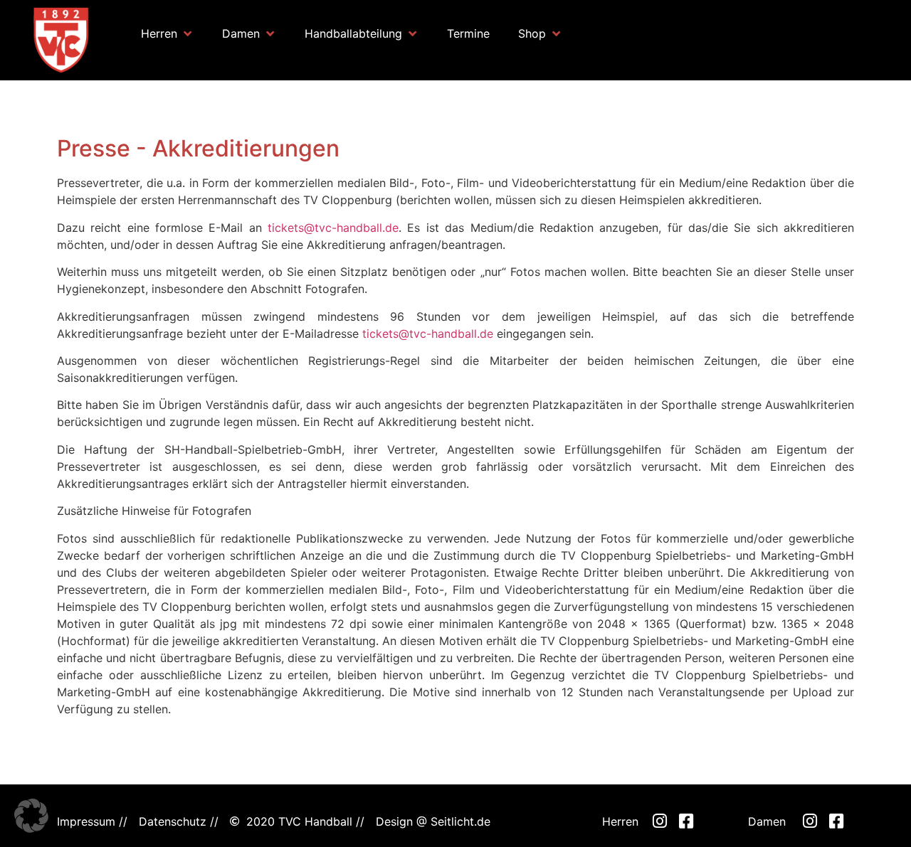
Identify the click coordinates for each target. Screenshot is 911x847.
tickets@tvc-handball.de (333, 227)
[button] (167, 33)
